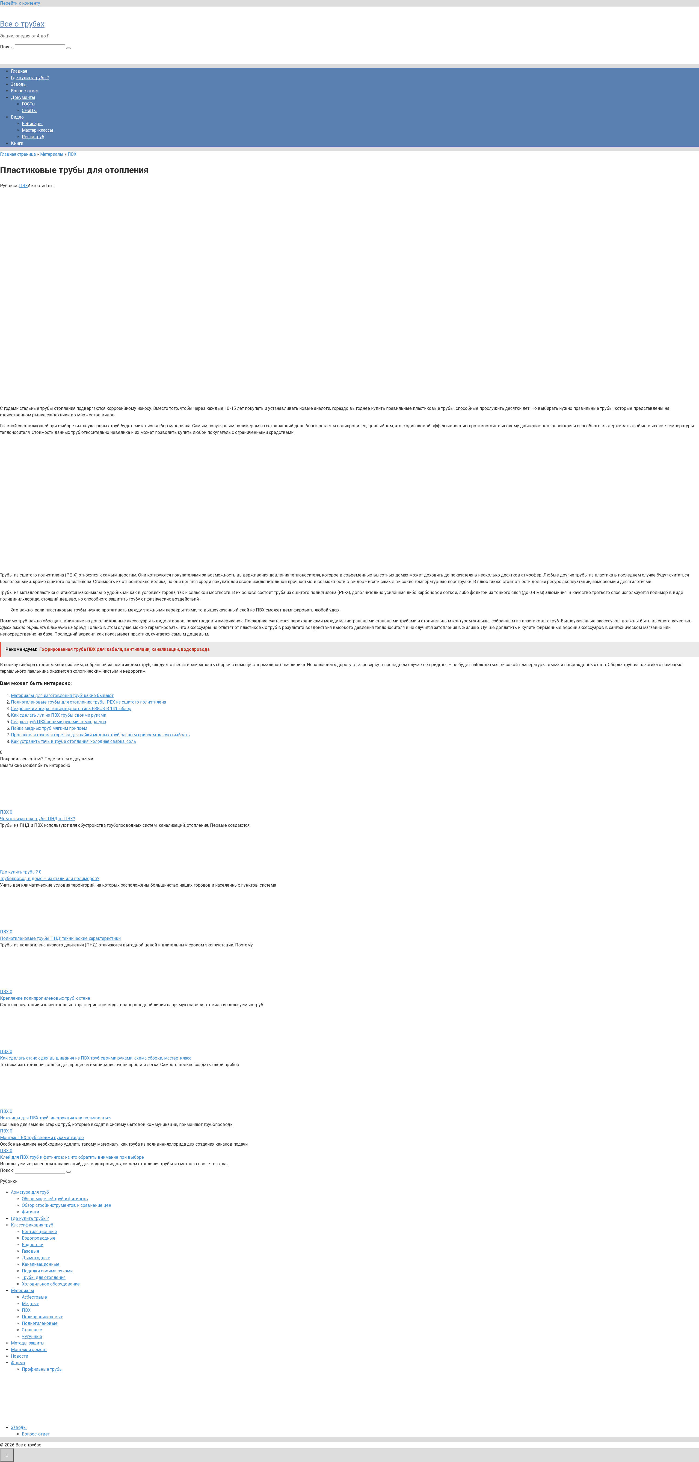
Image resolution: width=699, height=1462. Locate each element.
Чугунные (32, 1336)
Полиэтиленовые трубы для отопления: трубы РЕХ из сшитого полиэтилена (88, 702)
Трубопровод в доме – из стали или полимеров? (49, 878)
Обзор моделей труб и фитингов (55, 1198)
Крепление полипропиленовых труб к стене (45, 998)
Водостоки (32, 1244)
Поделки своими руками (47, 1270)
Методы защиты (28, 1343)
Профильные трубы (42, 1369)
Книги (17, 143)
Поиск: (7, 46)
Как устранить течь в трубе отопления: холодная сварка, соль (73, 741)
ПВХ (72, 154)
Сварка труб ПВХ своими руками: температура (58, 721)
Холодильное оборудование (51, 1284)
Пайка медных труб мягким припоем (49, 728)
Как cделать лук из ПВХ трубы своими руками (58, 715)
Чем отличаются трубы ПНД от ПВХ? (37, 818)
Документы (23, 97)
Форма (18, 1362)
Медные (30, 1303)
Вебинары (32, 123)
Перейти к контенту (20, 3)
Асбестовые (34, 1297)
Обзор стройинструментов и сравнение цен (66, 1205)
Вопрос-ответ (25, 90)
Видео (17, 117)
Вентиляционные (39, 1231)
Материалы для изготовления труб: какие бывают (62, 695)
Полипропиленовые (42, 1316)
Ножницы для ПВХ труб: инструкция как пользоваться (55, 1117)
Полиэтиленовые (40, 1323)
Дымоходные (36, 1257)
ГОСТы (28, 104)
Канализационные (41, 1264)
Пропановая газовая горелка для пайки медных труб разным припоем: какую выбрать (100, 734)
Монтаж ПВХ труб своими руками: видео (42, 1137)
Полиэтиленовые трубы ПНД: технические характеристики (60, 938)
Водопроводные (38, 1238)
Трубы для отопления (44, 1277)
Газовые (30, 1251)
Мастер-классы (37, 130)
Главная (19, 71)
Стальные (32, 1329)
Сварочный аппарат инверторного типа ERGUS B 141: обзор (71, 708)
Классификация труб (32, 1225)
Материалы (51, 154)
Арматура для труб (30, 1192)
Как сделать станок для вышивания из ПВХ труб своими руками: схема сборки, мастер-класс (95, 1058)
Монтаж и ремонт (29, 1349)
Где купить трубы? (30, 77)
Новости (19, 1356)
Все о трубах (22, 23)
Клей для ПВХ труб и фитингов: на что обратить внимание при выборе (72, 1157)
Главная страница (18, 154)
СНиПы (29, 110)
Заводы (19, 84)
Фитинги (30, 1211)
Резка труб (33, 136)
